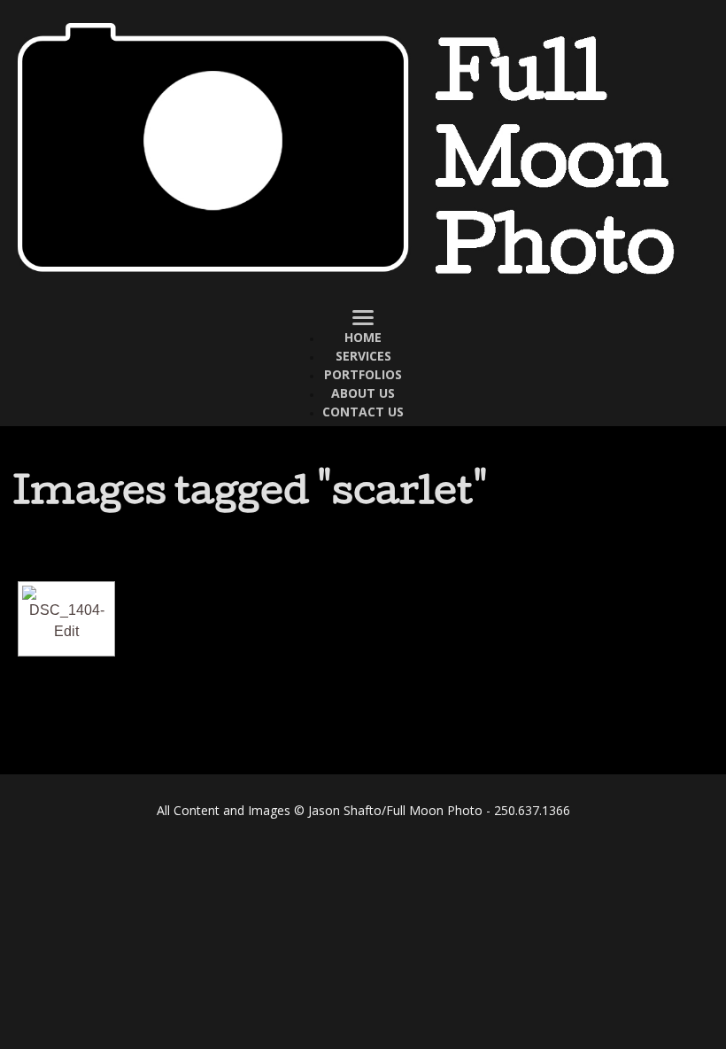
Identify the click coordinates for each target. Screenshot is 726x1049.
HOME (363, 337)
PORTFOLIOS (363, 374)
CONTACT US (363, 411)
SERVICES (363, 355)
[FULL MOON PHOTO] (363, 150)
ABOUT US (363, 393)
